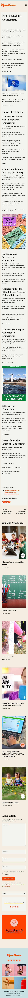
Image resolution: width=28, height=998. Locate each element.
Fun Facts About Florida (12, 490)
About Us (9, 993)
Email (5, 859)
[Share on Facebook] (3, 502)
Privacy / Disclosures (19, 991)
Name (5, 851)
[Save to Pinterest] (9, 502)
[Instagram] (8, 960)
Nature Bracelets (7, 657)
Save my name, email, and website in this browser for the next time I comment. (14, 873)
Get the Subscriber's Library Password (14, 931)
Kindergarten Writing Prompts (21, 511)
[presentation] (14, 542)
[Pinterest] (14, 960)
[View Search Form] (23, 5)
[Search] (24, 893)
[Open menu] (25, 5)
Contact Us (15, 993)
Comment (6, 825)
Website (5, 866)
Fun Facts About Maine (12, 494)
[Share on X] (6, 502)
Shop (20, 993)
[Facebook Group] (20, 960)
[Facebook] (17, 960)
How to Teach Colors (9, 610)
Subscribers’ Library (8, 991)
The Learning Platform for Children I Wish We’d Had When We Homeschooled (13, 754)
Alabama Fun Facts (10, 492)
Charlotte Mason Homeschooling (7, 511)
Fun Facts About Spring (10, 802)
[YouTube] (11, 960)
